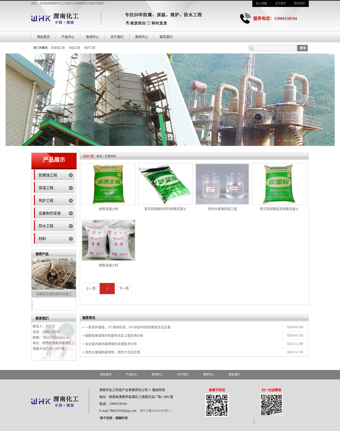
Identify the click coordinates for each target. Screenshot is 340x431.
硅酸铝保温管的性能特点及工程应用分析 (114, 335)
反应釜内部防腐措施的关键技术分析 (111, 344)
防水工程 (46, 226)
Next (73, 282)
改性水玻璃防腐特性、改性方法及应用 (112, 352)
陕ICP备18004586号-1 (155, 411)
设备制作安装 (50, 213)
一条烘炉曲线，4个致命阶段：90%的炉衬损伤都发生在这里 (127, 327)
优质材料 (110, 156)
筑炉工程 (89, 47)
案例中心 (141, 37)
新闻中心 (92, 37)
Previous (33, 282)
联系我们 (299, 3)
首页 (99, 156)
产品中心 (68, 37)
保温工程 (74, 47)
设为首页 (280, 3)
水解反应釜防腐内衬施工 (54, 294)
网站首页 (43, 37)
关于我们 (117, 37)
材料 (42, 239)
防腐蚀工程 (58, 47)
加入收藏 (261, 3)
